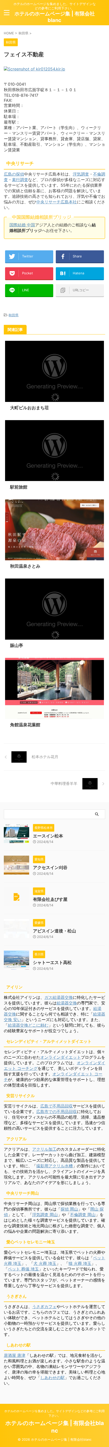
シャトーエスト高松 (52, 962)
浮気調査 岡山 (45, 1214)
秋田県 (14, 315)
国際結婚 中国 (22, 224)
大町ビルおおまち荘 (29, 407)
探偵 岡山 (69, 1209)
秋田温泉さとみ (25, 566)
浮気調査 (81, 174)
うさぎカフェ (44, 1306)
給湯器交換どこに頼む (28, 1025)
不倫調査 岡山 (83, 1214)
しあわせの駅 (52, 1377)
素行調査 (20, 179)
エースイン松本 (48, 835)
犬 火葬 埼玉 (44, 1263)
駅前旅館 (18, 487)
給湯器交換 (67, 1002)
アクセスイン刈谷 (50, 867)
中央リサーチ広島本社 (56, 201)
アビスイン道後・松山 (54, 930)
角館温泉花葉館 (25, 724)
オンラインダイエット (60, 1057)
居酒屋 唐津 (14, 1355)
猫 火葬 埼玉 (79, 1263)
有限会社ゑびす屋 (50, 899)
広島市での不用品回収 (56, 1111)
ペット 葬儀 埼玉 (23, 1268)
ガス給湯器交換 (58, 997)
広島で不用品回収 (56, 1105)
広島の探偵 (14, 174)
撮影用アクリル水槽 (54, 1165)
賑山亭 (16, 645)
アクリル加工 (44, 1149)
